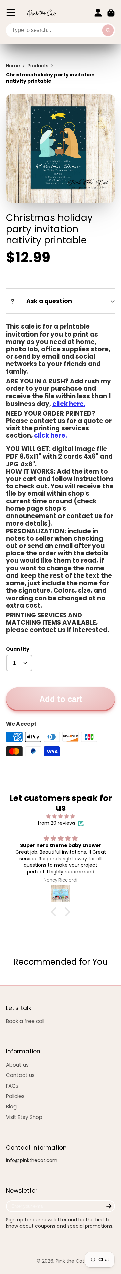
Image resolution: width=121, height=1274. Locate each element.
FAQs (12, 1085)
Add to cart (60, 699)
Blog (11, 1106)
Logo (41, 13)
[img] (60, 816)
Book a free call (25, 1021)
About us (17, 1064)
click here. (68, 404)
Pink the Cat (70, 1261)
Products (38, 66)
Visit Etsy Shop (24, 1117)
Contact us (20, 1075)
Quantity (17, 649)
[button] (55, 911)
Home (13, 66)
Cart (111, 13)
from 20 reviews (56, 823)
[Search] (108, 30)
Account (98, 13)
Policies (15, 1096)
